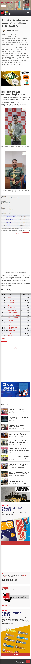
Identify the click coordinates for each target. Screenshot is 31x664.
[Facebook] (11, 580)
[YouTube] (7, 580)
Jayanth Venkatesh (11, 299)
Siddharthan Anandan (12, 309)
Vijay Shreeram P (11, 307)
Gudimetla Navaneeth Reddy (14, 315)
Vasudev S (10, 322)
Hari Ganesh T (11, 300)
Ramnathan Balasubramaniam (14, 295)
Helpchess (23, 662)
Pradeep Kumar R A (12, 297)
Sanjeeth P (10, 335)
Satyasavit (10, 323)
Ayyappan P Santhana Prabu (13, 317)
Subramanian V (11, 332)
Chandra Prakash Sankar (13, 312)
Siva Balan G (10, 320)
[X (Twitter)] (3, 580)
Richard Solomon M (12, 318)
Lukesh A (10, 333)
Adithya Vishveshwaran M (13, 327)
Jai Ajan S (10, 328)
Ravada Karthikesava (12, 310)
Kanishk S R (10, 325)
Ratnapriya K (10, 305)
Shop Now (15, 543)
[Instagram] (15, 580)
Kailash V (10, 314)
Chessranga (18, 662)
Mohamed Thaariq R (12, 330)
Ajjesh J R (10, 304)
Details (3, 338)
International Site (6, 605)
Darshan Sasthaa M (12, 302)
